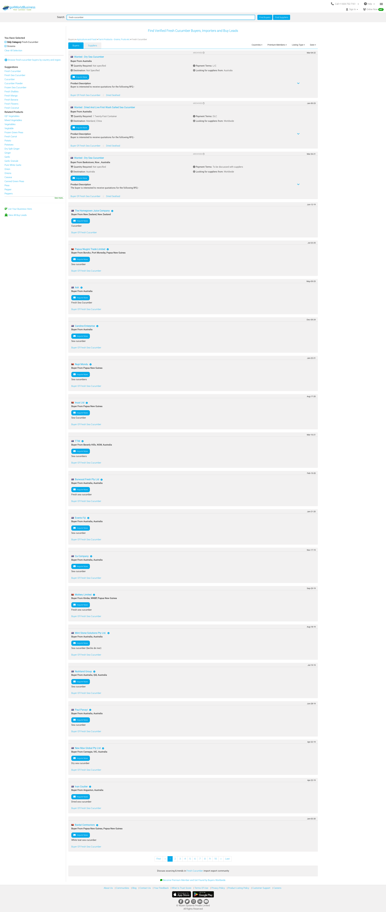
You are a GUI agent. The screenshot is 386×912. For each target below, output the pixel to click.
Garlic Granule (11, 161)
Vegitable (9, 128)
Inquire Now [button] (81, 77)
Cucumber (10, 79)
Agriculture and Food (87, 39)
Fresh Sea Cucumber (15, 75)
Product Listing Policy (238, 888)
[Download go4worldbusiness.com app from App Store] (181, 894)
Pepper (8, 189)
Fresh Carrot (11, 136)
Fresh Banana (11, 99)
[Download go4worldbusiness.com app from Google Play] (203, 894)
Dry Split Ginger (12, 148)
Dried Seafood (113, 95)
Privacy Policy (218, 888)
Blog (134, 888)
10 (215, 858)
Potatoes (9, 144)
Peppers (9, 193)
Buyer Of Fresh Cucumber (84, 232)
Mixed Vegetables (13, 120)
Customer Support (261, 888)
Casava (8, 177)
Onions (8, 173)
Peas (7, 185)
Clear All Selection (13, 50)
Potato (8, 140)
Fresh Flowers (11, 103)
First (159, 858)
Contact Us (145, 888)
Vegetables (10, 124)
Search (60, 17)
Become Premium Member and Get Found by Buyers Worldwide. (194, 880)
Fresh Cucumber (13, 71)
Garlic (7, 157)
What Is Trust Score (181, 888)
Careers (277, 888)
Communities (122, 888)
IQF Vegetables (12, 116)
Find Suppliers (281, 17)
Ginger (8, 152)
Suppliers (92, 45)
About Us (108, 888)
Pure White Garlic (13, 165)
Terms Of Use (201, 888)
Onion (7, 169)
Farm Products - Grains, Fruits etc (114, 39)
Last (227, 858)
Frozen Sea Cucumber (15, 87)
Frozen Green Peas (14, 132)
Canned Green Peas (14, 181)
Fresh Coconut (12, 108)
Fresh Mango (11, 95)
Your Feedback (161, 888)
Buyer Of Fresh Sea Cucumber (86, 95)
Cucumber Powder (14, 83)
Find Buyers (264, 17)
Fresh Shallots (12, 91)
